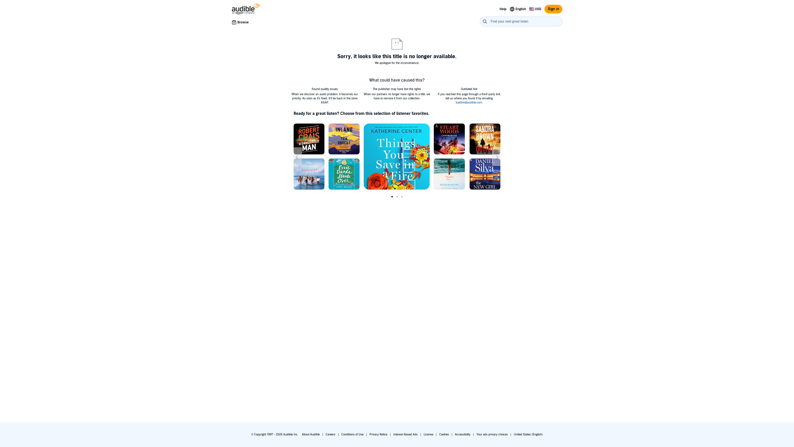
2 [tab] (397, 197)
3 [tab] (402, 197)
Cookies (444, 434)
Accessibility (462, 434)
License (428, 434)
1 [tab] (392, 197)
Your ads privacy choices (492, 434)
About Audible (311, 434)
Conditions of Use (352, 434)
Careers (330, 434)
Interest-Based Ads (405, 434)
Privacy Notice (378, 434)
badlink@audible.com (469, 102)
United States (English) (528, 434)
